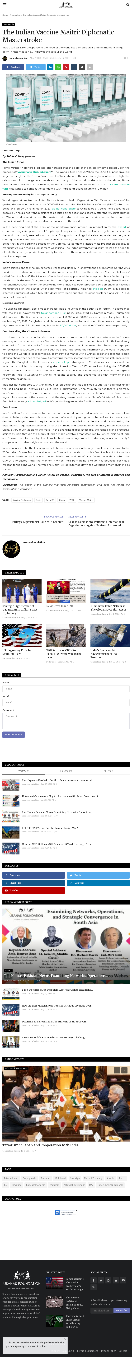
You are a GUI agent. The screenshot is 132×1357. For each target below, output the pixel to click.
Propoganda (29, 1178)
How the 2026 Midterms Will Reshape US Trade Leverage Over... (57, 844)
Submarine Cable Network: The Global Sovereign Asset (108, 607)
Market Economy (93, 1178)
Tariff (122, 1178)
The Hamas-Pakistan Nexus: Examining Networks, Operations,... (57, 812)
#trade (110, 1178)
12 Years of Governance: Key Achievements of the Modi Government (60, 796)
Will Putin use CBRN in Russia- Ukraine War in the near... (63, 654)
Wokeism (54, 1185)
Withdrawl (60, 1178)
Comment (8, 710)
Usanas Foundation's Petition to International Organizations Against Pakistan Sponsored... (96, 523)
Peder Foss (51, 662)
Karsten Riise (8, 658)
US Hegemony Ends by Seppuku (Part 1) (16, 652)
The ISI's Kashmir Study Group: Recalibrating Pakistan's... (75, 1321)
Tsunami (45, 1178)
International (11, 1178)
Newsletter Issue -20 (59, 606)
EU (5, 1185)
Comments (12, 675)
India (38, 500)
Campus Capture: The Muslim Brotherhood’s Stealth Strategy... (75, 1284)
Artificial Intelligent (74, 1185)
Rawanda (17, 1185)
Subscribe (121, 1310)
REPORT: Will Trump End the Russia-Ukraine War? (50, 828)
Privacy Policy (108, 1351)
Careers (123, 1351)
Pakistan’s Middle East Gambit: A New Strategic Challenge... (54, 1037)
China (62, 500)
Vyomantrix (15, 15)
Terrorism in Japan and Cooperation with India (40, 1145)
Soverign (75, 1178)
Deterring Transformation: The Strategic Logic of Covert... (54, 1021)
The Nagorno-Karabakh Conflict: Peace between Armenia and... (57, 780)
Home (5, 15)
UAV (91, 1185)
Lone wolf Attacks (35, 1185)
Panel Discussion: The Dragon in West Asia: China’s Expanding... (57, 989)
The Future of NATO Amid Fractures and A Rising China (74, 1303)
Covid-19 (50, 500)
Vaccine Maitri (86, 500)
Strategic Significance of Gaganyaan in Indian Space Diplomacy (20, 609)
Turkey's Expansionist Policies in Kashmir (37, 521)
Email (5, 696)
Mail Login (68, 1351)
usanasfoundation (18, 58)
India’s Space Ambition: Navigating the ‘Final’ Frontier (105, 654)
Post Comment (13, 734)
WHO (72, 500)
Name (5, 682)
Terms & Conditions (87, 1351)
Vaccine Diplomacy (22, 500)
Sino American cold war (110, 1185)
